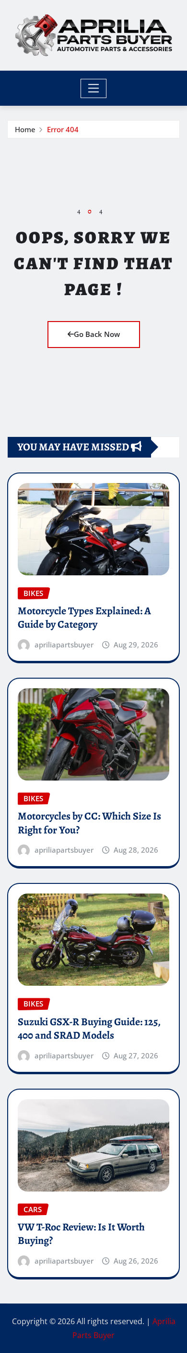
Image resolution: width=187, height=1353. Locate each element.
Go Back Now (97, 334)
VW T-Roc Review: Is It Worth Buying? (81, 1234)
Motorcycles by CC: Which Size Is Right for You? (89, 823)
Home (25, 129)
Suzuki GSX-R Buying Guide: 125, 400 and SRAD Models (89, 1029)
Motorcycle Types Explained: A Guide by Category (84, 618)
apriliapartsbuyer (64, 644)
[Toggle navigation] (94, 88)
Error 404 (63, 129)
